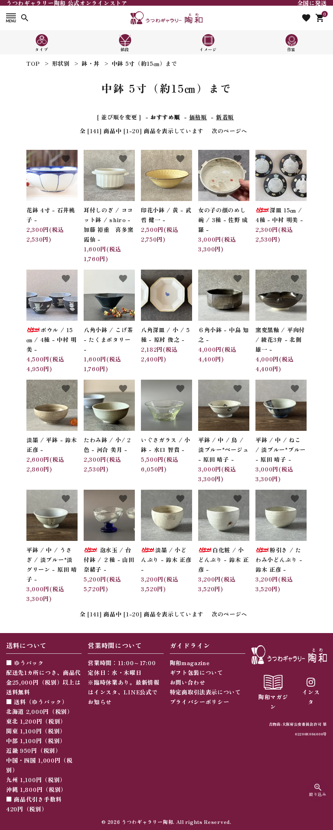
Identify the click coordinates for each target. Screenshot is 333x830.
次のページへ (229, 131)
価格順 (198, 117)
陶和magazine (190, 663)
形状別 (61, 63)
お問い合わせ (187, 682)
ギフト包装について (196, 672)
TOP (33, 63)
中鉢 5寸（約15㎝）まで (144, 63)
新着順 (225, 117)
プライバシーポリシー (199, 702)
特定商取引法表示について (205, 692)
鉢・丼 (90, 63)
